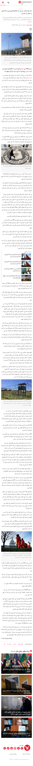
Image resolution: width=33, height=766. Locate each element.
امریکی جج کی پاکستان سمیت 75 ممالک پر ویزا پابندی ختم (17, 692)
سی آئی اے (9, 644)
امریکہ (14, 644)
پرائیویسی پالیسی (12, 754)
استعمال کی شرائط (26, 754)
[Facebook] (22, 748)
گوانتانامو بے (20, 644)
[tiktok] (8, 748)
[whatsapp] (4, 748)
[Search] (8, 2)
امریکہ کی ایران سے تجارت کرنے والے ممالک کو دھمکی (17, 670)
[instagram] (15, 748)
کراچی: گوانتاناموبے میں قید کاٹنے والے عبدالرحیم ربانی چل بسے (12, 255)
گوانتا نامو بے (28, 71)
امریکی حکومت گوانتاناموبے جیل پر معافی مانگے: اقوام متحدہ (12, 277)
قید (4, 644)
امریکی (21, 69)
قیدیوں (15, 71)
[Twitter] (18, 748)
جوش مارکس (29, 25)
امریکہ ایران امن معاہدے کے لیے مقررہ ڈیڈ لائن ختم (17, 734)
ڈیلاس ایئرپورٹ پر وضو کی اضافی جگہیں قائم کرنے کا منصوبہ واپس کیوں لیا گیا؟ (18, 713)
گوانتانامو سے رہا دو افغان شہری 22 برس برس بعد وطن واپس (12, 270)
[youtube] (11, 748)
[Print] (30, 29)
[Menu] (3, 2)
